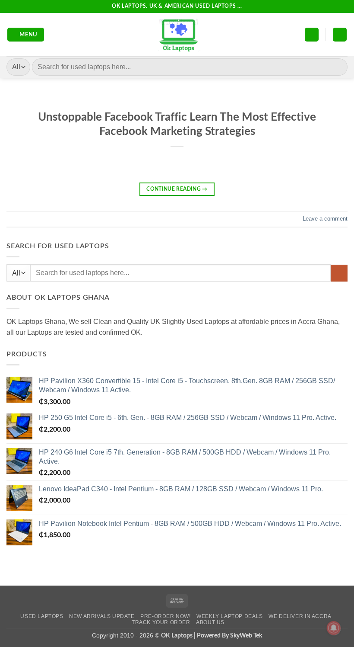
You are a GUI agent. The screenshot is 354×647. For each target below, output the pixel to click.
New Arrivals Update (102, 616)
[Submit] (337, 66)
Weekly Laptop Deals (229, 616)
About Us (210, 622)
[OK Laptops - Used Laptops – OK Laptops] (177, 34)
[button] (25, 35)
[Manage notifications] (334, 628)
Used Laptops (41, 616)
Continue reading (177, 189)
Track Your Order (161, 622)
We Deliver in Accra (300, 616)
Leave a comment (325, 218)
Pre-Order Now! (165, 616)
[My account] (312, 35)
